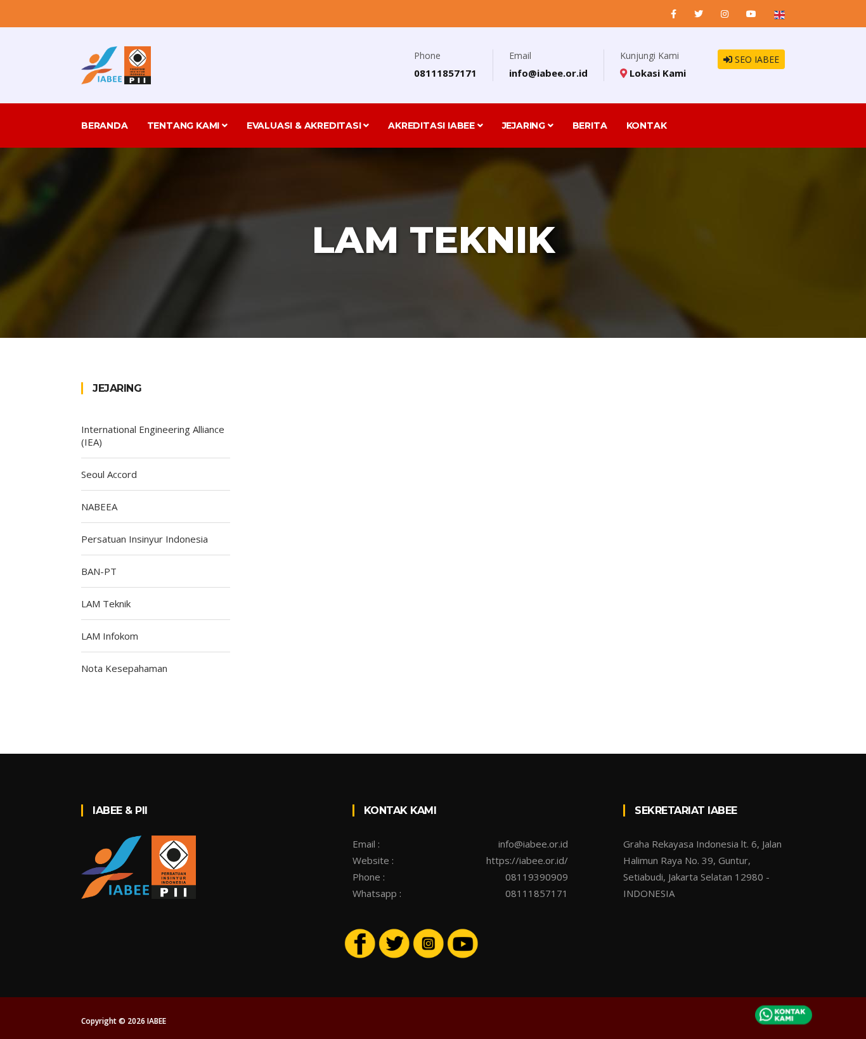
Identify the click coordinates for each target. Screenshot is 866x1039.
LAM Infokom (109, 635)
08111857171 (445, 73)
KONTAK (646, 125)
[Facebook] (675, 13)
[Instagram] (726, 13)
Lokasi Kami (656, 73)
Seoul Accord (109, 474)
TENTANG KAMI (184, 125)
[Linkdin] (752, 13)
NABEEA (99, 506)
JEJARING (525, 125)
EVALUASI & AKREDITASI (305, 125)
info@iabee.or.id (548, 73)
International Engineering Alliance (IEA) (152, 435)
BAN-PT (99, 571)
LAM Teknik (106, 603)
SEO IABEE (755, 59)
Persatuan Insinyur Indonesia (144, 538)
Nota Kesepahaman (124, 668)
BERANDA (104, 125)
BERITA (589, 125)
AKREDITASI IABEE (432, 125)
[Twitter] (700, 13)
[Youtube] (463, 942)
